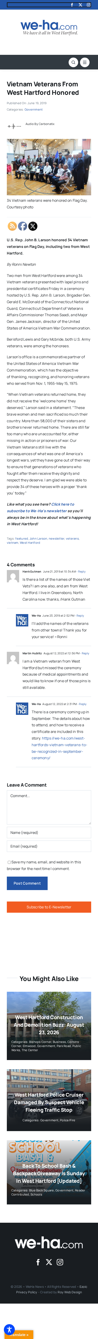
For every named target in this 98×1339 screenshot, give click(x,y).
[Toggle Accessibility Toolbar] (9, 1330)
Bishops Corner (40, 1042)
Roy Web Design (70, 1292)
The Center (30, 1050)
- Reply (80, 571)
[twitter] (80, 5)
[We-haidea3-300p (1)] (49, 21)
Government (34, 109)
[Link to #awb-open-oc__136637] (73, 62)
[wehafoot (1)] (49, 1238)
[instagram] (88, 5)
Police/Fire (67, 1120)
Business (59, 1042)
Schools (36, 1194)
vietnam (12, 543)
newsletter (56, 538)
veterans (72, 538)
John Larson (38, 538)
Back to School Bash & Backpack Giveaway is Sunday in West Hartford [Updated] (49, 1173)
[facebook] (72, 5)
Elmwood (29, 1046)
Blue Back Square (41, 1190)
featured (21, 538)
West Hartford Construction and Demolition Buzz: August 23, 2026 (49, 1025)
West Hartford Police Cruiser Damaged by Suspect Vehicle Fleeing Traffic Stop (49, 1102)
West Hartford (30, 543)
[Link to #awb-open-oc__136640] (85, 62)
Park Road (64, 1046)
